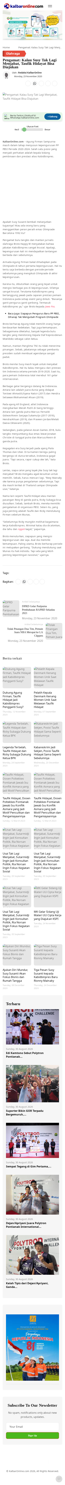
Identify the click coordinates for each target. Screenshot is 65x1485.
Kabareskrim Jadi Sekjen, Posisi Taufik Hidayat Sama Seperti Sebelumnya (47, 752)
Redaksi (10, 1479)
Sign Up (32, 1435)
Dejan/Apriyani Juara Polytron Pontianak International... (26, 1225)
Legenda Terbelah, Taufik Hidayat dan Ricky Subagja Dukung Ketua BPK (17, 752)
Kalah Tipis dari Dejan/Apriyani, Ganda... (27, 1285)
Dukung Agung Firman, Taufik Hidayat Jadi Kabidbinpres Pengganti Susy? (13, 700)
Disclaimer (43, 1473)
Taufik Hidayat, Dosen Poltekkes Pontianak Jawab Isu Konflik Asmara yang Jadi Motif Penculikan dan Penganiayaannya (16, 807)
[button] (50, 6)
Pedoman (29, 1473)
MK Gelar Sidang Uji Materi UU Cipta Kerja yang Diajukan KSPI (47, 915)
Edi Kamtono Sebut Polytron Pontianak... (25, 1054)
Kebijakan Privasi (26, 1479)
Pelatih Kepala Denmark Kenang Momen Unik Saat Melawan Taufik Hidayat (45, 700)
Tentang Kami (14, 1473)
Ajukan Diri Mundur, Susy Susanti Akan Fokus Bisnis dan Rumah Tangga (15, 975)
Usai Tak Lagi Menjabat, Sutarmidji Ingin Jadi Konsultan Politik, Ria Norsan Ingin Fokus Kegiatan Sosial (16, 862)
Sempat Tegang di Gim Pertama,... (28, 1166)
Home (6, 47)
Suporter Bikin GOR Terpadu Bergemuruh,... (25, 1112)
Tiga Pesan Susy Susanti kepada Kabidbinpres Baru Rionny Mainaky (46, 975)
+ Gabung (52, 116)
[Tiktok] (44, 1462)
